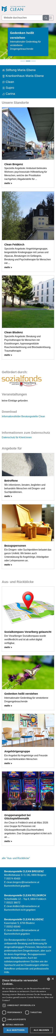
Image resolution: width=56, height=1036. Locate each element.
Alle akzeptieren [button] (15, 1030)
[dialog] (28, 1005)
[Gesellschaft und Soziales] (22, 381)
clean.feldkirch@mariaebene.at (22, 906)
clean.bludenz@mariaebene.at (22, 930)
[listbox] (48, 979)
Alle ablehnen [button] (41, 1030)
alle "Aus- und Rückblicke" (16, 858)
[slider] (28, 43)
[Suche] (46, 18)
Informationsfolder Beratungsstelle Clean (23, 416)
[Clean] (23, 9)
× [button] (53, 979)
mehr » (8, 183)
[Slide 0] (22, 61)
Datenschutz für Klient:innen (17, 437)
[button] (28, 1024)
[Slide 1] (28, 61)
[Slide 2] (33, 61)
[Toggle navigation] (50, 18)
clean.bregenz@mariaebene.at (22, 882)
